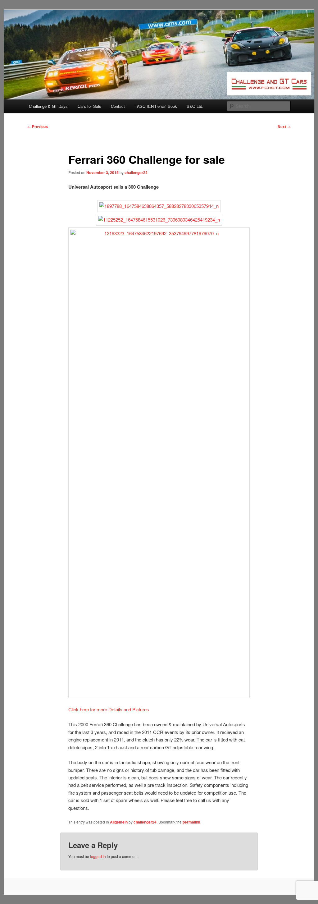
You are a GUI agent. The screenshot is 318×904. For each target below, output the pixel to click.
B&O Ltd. (195, 106)
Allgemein (119, 822)
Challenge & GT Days (48, 106)
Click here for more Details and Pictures (108, 709)
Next (284, 126)
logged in (98, 856)
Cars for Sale (89, 106)
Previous (37, 126)
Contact (118, 106)
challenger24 (136, 172)
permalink (191, 822)
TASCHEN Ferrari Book (156, 106)
